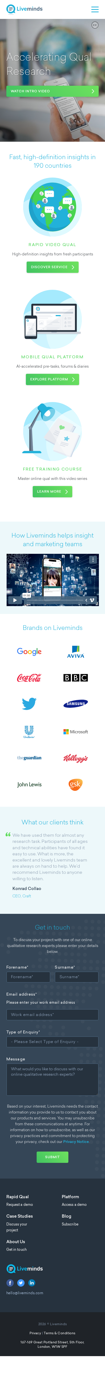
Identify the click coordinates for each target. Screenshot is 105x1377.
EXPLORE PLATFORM (49, 379)
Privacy (35, 1333)
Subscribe (70, 1224)
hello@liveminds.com (24, 1293)
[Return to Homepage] (52, 1269)
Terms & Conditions (59, 1333)
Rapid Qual (17, 1197)
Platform (70, 1197)
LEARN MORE (49, 491)
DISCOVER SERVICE (49, 267)
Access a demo (74, 1205)
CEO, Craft (21, 896)
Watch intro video (30, 91)
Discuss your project (16, 1227)
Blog (67, 1217)
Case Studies (19, 1217)
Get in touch (16, 1250)
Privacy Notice (76, 1142)
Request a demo (19, 1205)
